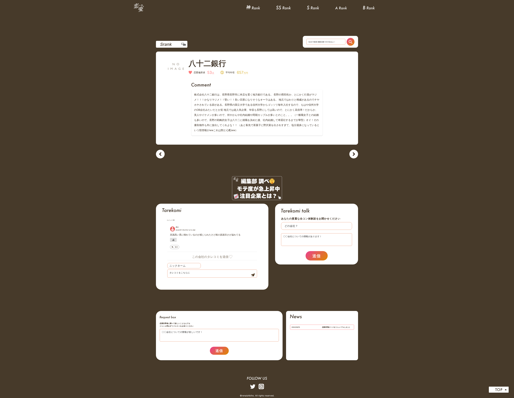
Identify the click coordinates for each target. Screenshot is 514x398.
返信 (176, 247)
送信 (316, 256)
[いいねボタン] (173, 240)
